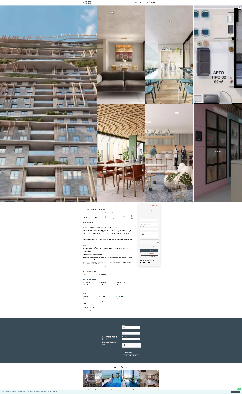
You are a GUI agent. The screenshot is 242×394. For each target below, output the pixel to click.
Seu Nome (124, 325)
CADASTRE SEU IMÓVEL (133, 2)
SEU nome (142, 217)
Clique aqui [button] (54, 391)
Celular (142, 226)
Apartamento (93, 209)
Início (84, 209)
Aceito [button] (235, 391)
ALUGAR (125, 2)
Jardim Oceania (101, 209)
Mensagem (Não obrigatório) (145, 231)
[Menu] (158, 2)
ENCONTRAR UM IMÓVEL (131, 355)
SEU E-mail (142, 222)
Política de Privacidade (144, 247)
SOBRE (147, 2)
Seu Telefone (124, 336)
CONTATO (141, 2)
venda (88, 209)
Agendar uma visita (149, 253)
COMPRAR (120, 2)
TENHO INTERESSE (149, 250)
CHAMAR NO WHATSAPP (150, 256)
